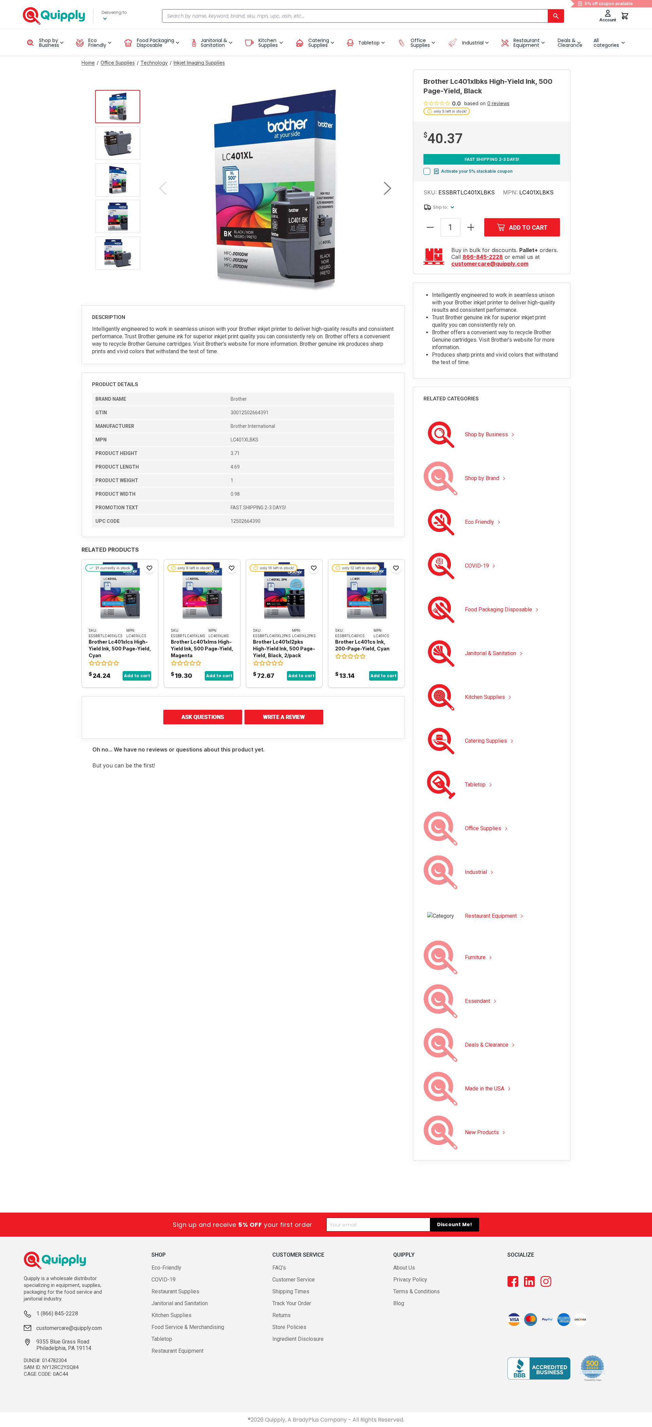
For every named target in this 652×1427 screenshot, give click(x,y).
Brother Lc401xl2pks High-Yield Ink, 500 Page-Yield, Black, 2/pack (284, 648)
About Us (404, 1267)
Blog (398, 1303)
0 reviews (498, 103)
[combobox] (363, 16)
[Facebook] (513, 1281)
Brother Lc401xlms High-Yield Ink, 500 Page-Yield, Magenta (202, 648)
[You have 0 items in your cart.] (625, 16)
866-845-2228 (483, 256)
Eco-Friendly (166, 1267)
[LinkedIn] (529, 1281)
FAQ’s (279, 1267)
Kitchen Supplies (171, 1315)
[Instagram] (545, 1281)
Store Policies (289, 1327)
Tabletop (161, 1339)
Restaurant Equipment (177, 1351)
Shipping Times (290, 1291)
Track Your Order (291, 1303)
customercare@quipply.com (489, 263)
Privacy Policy (410, 1279)
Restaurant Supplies (175, 1291)
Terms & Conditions (416, 1291)
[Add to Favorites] (149, 568)
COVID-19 (163, 1279)
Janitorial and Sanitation (179, 1303)
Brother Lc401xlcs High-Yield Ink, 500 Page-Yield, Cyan (120, 648)
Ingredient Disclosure (298, 1339)
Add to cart (137, 676)
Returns (281, 1315)
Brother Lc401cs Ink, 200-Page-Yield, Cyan (362, 645)
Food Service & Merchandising (187, 1327)
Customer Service (293, 1279)
